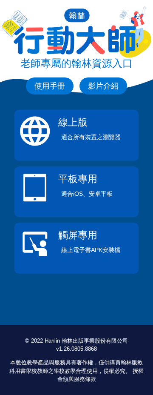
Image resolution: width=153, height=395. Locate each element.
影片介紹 (103, 86)
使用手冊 (49, 86)
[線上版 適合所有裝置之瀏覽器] (76, 143)
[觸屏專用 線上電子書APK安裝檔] (76, 256)
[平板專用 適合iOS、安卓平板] (76, 200)
